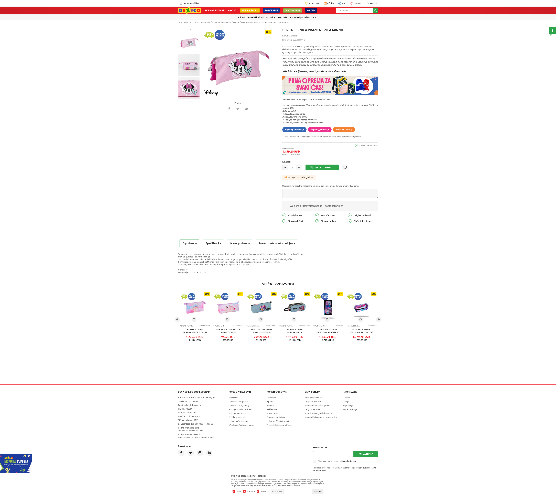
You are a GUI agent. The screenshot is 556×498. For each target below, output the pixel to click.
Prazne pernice (247, 22)
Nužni (239, 491)
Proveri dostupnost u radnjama (277, 243)
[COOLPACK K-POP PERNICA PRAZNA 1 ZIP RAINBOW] (361, 307)
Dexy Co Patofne (312, 409)
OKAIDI (311, 10)
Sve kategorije (214, 10)
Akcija (232, 10)
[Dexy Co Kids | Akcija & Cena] (189, 10)
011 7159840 (192, 401)
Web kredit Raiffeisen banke (241, 425)
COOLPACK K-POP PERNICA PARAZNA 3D (328, 330)
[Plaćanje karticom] (350, 221)
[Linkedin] (209, 453)
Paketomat (271, 398)
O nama (346, 398)
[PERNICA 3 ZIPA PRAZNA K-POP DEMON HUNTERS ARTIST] (194, 307)
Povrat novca (272, 413)
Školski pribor (226, 22)
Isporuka (271, 401)
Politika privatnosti (237, 417)
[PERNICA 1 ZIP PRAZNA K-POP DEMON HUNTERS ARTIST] (228, 307)
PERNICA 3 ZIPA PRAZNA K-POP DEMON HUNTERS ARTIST (195, 332)
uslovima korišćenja (347, 461)
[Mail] (246, 109)
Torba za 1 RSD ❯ (344, 129)
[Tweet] (238, 109)
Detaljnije (308, 52)
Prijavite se (366, 454)
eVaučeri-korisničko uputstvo (318, 405)
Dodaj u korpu (323, 167)
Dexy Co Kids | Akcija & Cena (189, 22)
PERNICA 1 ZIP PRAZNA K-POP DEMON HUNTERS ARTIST (228, 332)
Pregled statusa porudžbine (279, 425)
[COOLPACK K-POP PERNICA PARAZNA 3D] (328, 307)
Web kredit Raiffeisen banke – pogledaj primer (316, 205)
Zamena (270, 405)
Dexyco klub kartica (313, 401)
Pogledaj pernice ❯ (320, 129)
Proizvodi (206, 22)
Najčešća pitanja (350, 409)
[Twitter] (190, 453)
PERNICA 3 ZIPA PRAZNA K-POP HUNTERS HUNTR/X (295, 332)
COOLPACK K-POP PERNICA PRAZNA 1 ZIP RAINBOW (361, 332)
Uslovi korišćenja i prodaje (278, 421)
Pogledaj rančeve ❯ (294, 129)
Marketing (265, 491)
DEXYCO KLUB (292, 10)
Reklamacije (272, 409)
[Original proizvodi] (350, 215)
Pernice (236, 22)
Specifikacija (213, 243)
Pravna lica (233, 398)
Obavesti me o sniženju (368, 145)
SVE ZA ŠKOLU (250, 10)
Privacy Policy (361, 468)
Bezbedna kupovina (314, 398)
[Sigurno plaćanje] (284, 221)
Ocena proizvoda (240, 243)
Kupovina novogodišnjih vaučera (319, 413)
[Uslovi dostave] (284, 215)
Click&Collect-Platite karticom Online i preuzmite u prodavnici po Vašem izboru (277, 17)
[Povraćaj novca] (317, 215)
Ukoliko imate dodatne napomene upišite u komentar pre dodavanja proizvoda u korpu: (320, 186)
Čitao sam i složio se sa (337, 461)
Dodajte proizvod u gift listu (300, 177)
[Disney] (211, 92)
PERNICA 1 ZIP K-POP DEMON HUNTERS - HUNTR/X (261, 332)
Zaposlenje (348, 405)
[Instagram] (200, 453)
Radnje (346, 401)
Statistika (251, 491)
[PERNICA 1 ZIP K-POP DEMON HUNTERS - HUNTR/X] (261, 307)
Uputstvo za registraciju (239, 405)
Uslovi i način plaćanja (238, 421)
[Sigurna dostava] (317, 221)
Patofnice (271, 10)
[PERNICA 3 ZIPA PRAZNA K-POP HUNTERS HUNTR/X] (294, 307)
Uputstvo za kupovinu (238, 401)
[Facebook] (229, 109)
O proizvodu (190, 243)
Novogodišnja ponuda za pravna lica (321, 417)
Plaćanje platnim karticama (240, 409)
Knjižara (215, 22)
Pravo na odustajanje (276, 417)
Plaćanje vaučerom (237, 413)
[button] (345, 167)
